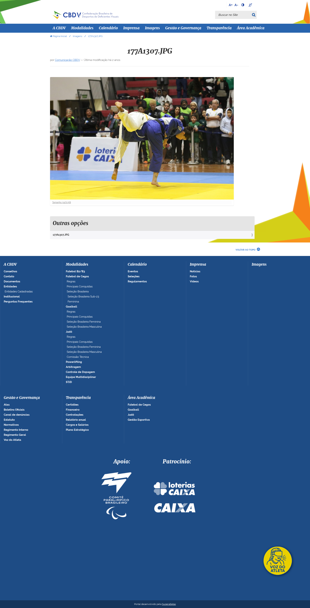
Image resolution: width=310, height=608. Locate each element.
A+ (230, 5)
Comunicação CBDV (67, 60)
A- (236, 5)
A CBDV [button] (59, 28)
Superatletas (169, 604)
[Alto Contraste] (243, 5)
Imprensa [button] (131, 28)
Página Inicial (60, 36)
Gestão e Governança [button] (183, 28)
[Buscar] (254, 14)
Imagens (152, 28)
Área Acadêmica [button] (250, 28)
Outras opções (70, 223)
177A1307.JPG (61, 234)
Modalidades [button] (82, 28)
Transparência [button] (219, 28)
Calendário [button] (108, 28)
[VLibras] (251, 5)
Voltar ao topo (245, 249)
